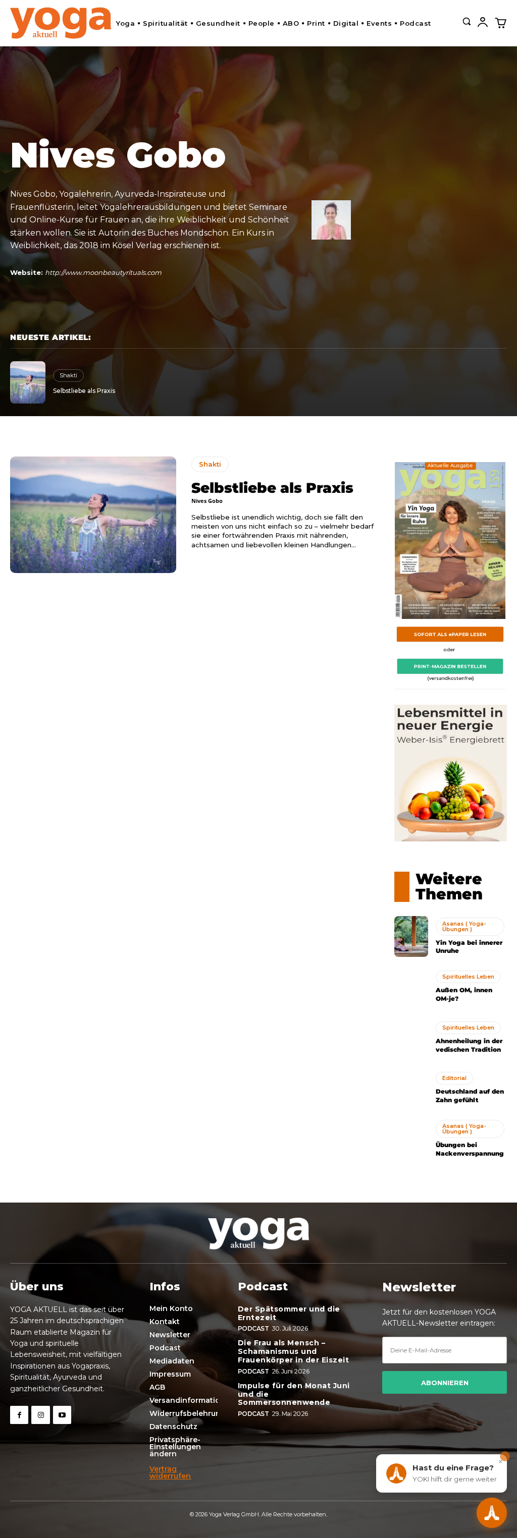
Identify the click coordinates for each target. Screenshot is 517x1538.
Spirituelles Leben (468, 976)
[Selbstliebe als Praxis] (27, 382)
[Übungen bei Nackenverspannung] (411, 1139)
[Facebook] (19, 1415)
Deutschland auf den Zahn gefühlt (470, 1096)
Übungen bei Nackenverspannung (470, 1149)
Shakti (68, 375)
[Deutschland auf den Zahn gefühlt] (411, 1088)
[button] (466, 21)
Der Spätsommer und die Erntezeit (289, 1313)
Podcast (253, 1328)
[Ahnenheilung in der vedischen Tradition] (411, 1037)
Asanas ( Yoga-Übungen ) (464, 926)
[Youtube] (62, 1415)
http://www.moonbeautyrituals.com (103, 272)
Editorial (454, 1077)
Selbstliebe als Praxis (84, 390)
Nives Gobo (207, 500)
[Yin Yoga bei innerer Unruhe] (411, 936)
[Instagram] (40, 1415)
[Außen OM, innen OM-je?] (411, 987)
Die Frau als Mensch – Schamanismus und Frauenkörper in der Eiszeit (293, 1351)
